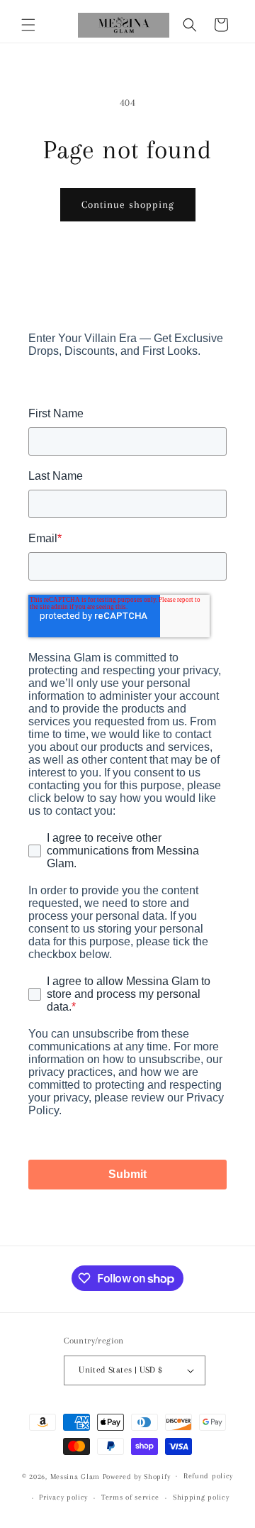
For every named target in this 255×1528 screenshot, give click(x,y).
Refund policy (208, 1475)
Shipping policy (201, 1497)
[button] (28, 24)
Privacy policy (63, 1497)
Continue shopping (127, 204)
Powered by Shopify (137, 1475)
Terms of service (130, 1497)
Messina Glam (75, 1475)
